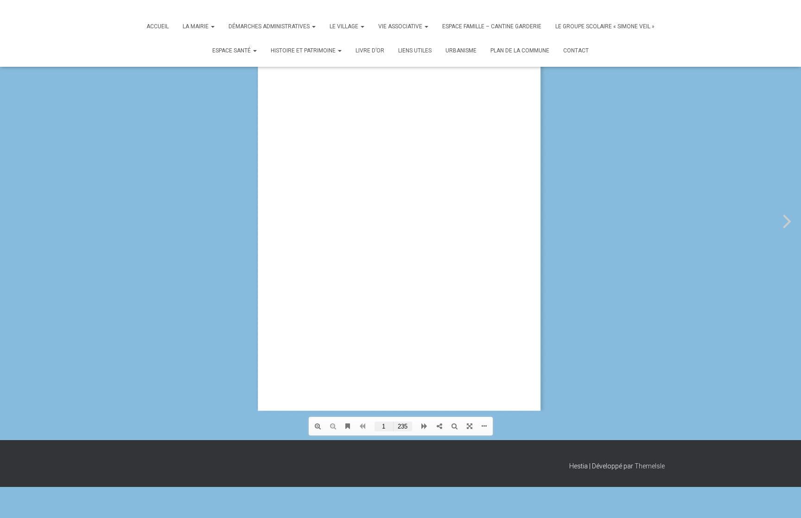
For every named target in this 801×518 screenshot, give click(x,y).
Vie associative (401, 26)
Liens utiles (415, 50)
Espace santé (232, 50)
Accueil (157, 26)
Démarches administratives (270, 26)
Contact (576, 50)
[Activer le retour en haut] (783, 499)
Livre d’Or (370, 50)
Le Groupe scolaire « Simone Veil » (605, 26)
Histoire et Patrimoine (304, 50)
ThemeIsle (650, 466)
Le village (345, 26)
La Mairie (196, 26)
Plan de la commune (519, 50)
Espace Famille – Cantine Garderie (491, 26)
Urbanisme (461, 50)
